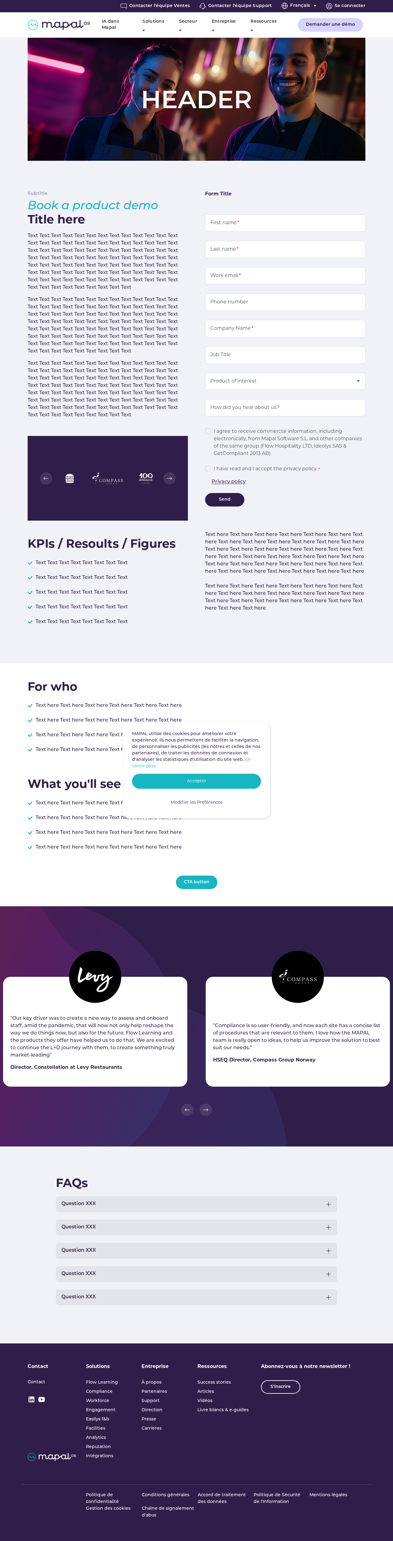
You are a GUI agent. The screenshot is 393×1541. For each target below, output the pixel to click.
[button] (46, 478)
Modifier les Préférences (197, 802)
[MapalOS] (59, 24)
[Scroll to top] (379, 1527)
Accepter (196, 781)
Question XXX (78, 1203)
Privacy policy (229, 482)
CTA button (196, 882)
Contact (38, 1366)
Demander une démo (330, 24)
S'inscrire (280, 1387)
